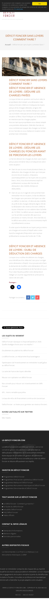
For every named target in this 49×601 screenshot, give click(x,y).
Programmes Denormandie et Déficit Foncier (20, 488)
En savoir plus (18, 9)
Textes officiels (8, 515)
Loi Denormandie (8, 552)
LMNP (24, 555)
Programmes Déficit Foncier (13, 477)
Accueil (8, 44)
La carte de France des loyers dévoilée (16, 371)
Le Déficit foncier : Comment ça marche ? (18, 503)
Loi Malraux (29, 552)
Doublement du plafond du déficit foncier (18, 350)
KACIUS (18, 595)
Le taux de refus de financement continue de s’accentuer (23, 398)
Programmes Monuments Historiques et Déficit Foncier (24, 485)
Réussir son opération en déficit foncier (17, 377)
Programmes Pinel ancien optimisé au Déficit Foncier (23, 479)
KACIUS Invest (28, 595)
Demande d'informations (12, 530)
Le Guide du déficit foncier (13, 506)
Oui (40, 4)
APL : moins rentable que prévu (14, 392)
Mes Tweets (6, 418)
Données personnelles (12, 536)
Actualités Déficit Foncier (12, 509)
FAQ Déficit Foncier (10, 512)
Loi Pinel (20, 552)
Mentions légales (9, 533)
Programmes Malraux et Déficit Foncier (18, 482)
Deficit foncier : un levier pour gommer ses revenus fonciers (24, 404)
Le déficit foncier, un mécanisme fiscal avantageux (21, 356)
